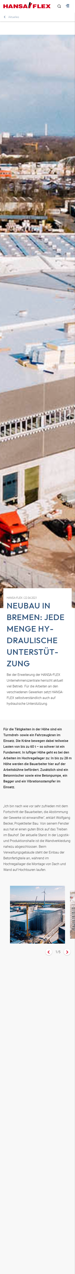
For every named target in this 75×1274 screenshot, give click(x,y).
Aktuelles (13, 17)
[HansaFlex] (27, 5)
